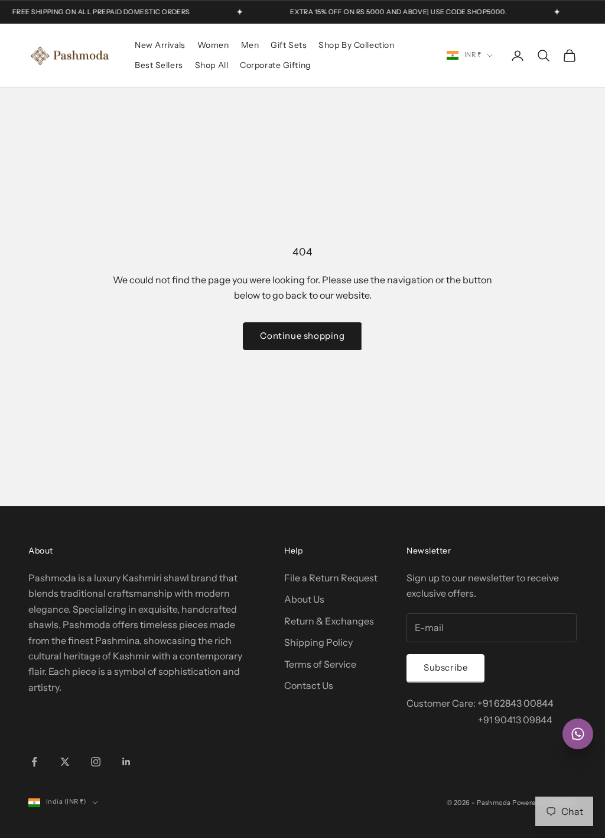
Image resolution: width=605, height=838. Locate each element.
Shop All (211, 65)
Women (213, 45)
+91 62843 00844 (515, 703)
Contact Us (308, 685)
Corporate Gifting (275, 65)
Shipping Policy (318, 642)
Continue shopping (302, 335)
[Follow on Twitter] (65, 762)
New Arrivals (160, 45)
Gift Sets (289, 45)
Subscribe (445, 667)
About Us (304, 599)
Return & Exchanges (329, 621)
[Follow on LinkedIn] (126, 762)
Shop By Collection (356, 45)
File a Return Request (331, 578)
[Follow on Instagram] (96, 762)
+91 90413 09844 (515, 720)
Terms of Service (320, 664)
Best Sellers (159, 65)
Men (250, 45)
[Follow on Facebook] (34, 762)
